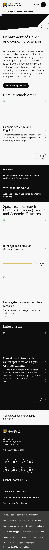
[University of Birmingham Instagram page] (6, 461)
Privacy (6, 515)
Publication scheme (36, 526)
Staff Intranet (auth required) (15, 520)
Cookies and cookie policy (32, 537)
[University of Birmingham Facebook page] (30, 461)
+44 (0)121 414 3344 (15, 450)
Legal (12, 515)
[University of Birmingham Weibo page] (14, 470)
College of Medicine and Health (20, 11)
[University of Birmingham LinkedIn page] (14, 461)
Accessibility (34, 515)
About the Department (16, 85)
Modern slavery (22, 515)
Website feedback (10, 542)
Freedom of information (34, 531)
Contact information (27, 542)
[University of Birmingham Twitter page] (22, 461)
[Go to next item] (43, 156)
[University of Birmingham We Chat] (22, 470)
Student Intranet (34, 520)
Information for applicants (13, 531)
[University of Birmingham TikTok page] (6, 470)
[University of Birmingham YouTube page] (30, 470)
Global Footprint (13, 480)
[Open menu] (43, 4)
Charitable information (12, 537)
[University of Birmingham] (12, 5)
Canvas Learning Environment (15, 526)
